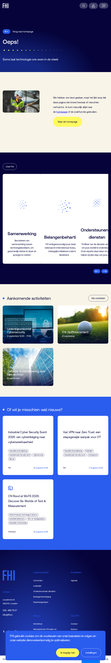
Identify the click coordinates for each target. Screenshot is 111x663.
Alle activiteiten (98, 298)
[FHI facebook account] (4, 631)
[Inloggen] (93, 6)
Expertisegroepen (40, 602)
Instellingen (91, 652)
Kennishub (37, 624)
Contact (6, 592)
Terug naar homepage (22, 31)
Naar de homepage (67, 121)
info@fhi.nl (7, 615)
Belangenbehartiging (42, 597)
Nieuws (36, 616)
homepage (61, 112)
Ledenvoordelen (41, 572)
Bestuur (74, 629)
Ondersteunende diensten (44, 591)
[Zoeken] (83, 6)
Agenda (74, 580)
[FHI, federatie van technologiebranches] (6, 5)
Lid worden (38, 580)
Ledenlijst (37, 586)
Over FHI (10, 166)
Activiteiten (76, 572)
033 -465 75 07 (10, 610)
